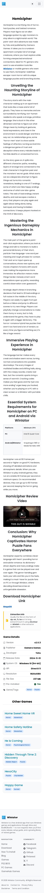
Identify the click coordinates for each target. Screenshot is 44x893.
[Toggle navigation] (39, 4)
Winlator (7, 68)
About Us (5, 885)
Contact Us (15, 885)
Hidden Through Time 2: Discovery (21, 756)
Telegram (31, 848)
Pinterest (30, 856)
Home (4, 844)
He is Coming (14, 741)
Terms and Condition (20, 888)
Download (6, 848)
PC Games (6, 867)
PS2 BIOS (5, 863)
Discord (30, 864)
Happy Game (14, 785)
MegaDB (7, 606)
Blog (3, 855)
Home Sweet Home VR (20, 713)
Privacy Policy (27, 885)
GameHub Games (10, 871)
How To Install (8, 851)
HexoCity (11, 771)
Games (5, 859)
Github (29, 852)
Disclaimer (5, 888)
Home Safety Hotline (18, 727)
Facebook (31, 844)
